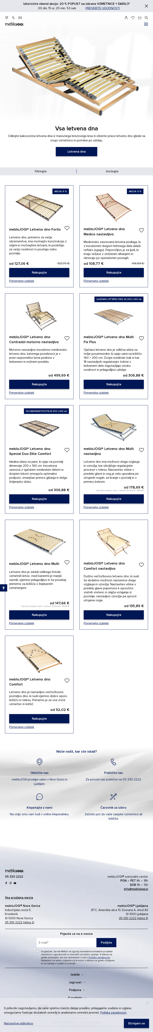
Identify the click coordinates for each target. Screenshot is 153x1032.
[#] (146, 24)
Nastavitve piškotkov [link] (18, 1023)
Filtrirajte (41, 171)
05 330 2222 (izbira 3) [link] (133, 918)
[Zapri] (146, 6)
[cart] (139, 17)
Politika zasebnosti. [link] (113, 1013)
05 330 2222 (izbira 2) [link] (19, 922)
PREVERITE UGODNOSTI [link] (103, 8)
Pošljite (106, 943)
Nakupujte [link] (39, 236)
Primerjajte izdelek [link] (21, 281)
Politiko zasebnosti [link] (99, 957)
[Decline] (147, 1003)
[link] (76, 151)
